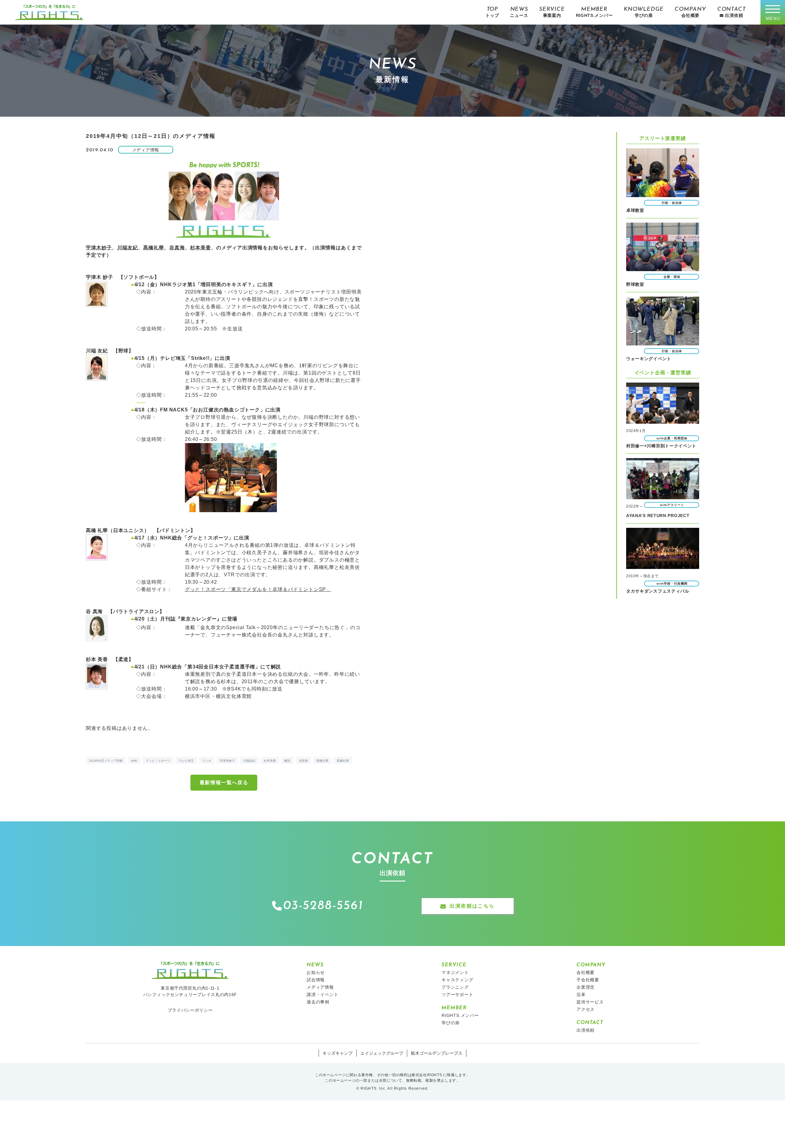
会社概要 (585, 972)
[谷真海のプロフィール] (96, 637)
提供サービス (590, 1001)
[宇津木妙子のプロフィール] (96, 303)
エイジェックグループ (381, 1053)
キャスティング (457, 979)
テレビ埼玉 (186, 760)
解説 (287, 760)
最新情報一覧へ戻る (224, 782)
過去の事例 (318, 1001)
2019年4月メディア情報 (106, 760)
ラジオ (206, 760)
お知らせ (316, 972)
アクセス (585, 1009)
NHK (134, 760)
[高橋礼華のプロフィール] (96, 556)
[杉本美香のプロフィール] (96, 685)
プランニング (455, 987)
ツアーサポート (457, 994)
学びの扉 (451, 1022)
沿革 (581, 994)
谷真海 (177, 247)
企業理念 (585, 987)
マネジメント (455, 972)
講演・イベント (323, 994)
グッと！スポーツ (158, 760)
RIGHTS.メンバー (460, 1015)
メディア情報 (320, 987)
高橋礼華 (322, 760)
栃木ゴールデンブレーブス (436, 1053)
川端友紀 (127, 247)
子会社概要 (587, 979)
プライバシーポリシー (190, 1010)
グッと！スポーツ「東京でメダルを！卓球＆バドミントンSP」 (258, 589)
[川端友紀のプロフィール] (96, 377)
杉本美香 (200, 247)
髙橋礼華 (153, 247)
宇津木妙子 (99, 247)
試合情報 (316, 979)
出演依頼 (585, 1030)
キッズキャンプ (338, 1053)
